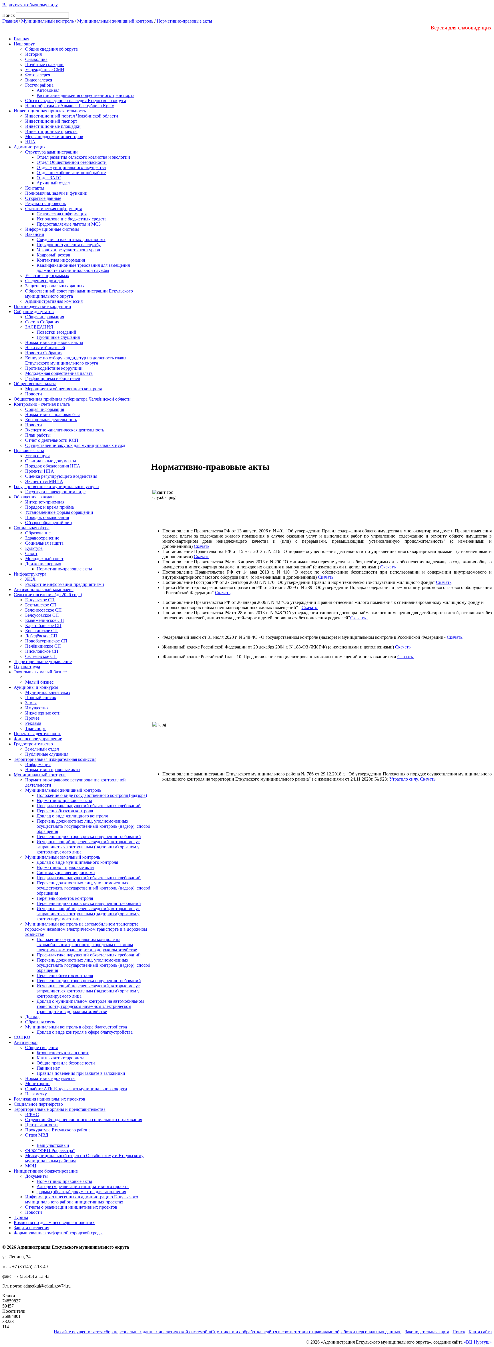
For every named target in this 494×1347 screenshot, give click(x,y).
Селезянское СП (41, 656)
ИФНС (32, 1114)
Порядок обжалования (47, 517)
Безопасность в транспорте (63, 1052)
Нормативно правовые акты (52, 769)
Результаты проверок (45, 203)
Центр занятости (41, 1124)
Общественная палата (35, 383)
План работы (38, 435)
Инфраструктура (30, 574)
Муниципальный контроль (47, 21)
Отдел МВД (36, 1135)
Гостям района (39, 85)
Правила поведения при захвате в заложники (81, 1073)
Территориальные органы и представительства (59, 1109)
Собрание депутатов (34, 311)
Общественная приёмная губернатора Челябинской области (72, 399)
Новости (33, 393)
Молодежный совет (44, 558)
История (33, 54)
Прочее (32, 718)
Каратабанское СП (43, 625)
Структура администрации (51, 152)
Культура (34, 548)
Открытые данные (43, 198)
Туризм (21, 1217)
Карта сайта (480, 1331)
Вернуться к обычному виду (30, 4)
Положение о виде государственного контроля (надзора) (92, 795)
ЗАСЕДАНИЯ (39, 327)
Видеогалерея (38, 79)
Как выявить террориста (60, 1057)
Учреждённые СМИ (44, 69)
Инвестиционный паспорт (51, 121)
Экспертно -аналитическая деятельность (64, 429)
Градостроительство (33, 743)
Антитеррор (25, 1042)
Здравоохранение (42, 538)
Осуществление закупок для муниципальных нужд (75, 445)
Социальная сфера (31, 527)
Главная (10, 21)
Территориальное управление (43, 661)
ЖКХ (30, 579)
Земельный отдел (42, 749)
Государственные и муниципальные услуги (56, 486)
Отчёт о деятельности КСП (51, 440)
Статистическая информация (53, 208)
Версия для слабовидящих (461, 28)
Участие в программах (47, 275)
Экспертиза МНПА (44, 481)
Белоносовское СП (43, 610)
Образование (38, 532)
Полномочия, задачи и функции (56, 193)
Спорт (31, 553)
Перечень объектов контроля (65, 810)
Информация (38, 764)
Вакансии (34, 234)
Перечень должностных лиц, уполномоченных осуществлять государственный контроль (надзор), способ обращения (93, 826)
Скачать (201, 546)
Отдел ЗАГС (49, 177)
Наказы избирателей (45, 347)
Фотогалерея (37, 74)
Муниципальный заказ (47, 692)
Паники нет (48, 1068)
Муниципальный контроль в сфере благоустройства (76, 1026)
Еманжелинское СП (44, 620)
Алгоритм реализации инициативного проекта (83, 1186)
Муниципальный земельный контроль (62, 857)
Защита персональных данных (55, 285)
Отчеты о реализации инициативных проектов (71, 1207)
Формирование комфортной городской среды (58, 1232)
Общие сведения (41, 1047)
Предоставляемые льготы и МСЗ (69, 224)
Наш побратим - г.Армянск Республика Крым (69, 105)
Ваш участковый (53, 1145)
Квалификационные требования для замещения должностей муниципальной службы (83, 268)
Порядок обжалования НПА (52, 465)
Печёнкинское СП (43, 646)
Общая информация (44, 316)
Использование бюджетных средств (72, 218)
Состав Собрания (42, 321)
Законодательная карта (427, 1331)
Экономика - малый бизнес (40, 671)
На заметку (36, 1093)
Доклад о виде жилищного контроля (72, 815)
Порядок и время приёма (49, 507)
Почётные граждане (44, 64)
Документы (36, 1176)
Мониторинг (37, 1083)
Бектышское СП (41, 604)
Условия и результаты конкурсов (68, 249)
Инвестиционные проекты (51, 131)
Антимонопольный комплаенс (43, 589)
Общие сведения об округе (51, 49)
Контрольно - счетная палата (42, 404)
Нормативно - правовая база (52, 414)
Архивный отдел (53, 182)
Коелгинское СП (41, 630)
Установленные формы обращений (59, 512)
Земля (31, 702)
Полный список (40, 697)
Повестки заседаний (56, 332)
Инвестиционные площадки (53, 126)
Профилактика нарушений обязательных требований (89, 805)
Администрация (29, 146)
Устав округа (37, 455)
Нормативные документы (50, 1078)
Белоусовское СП (42, 615)
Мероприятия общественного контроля (63, 388)
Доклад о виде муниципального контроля (77, 862)
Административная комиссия (54, 301)
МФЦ (30, 1165)
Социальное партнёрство (38, 1104)
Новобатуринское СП (46, 640)
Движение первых (43, 563)
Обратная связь (40, 1021)
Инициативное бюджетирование (46, 1171)
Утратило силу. (404, 779)
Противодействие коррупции (42, 306)
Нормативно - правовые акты (65, 867)
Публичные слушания (58, 337)
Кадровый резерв (53, 254)
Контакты (34, 188)
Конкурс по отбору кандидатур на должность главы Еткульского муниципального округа (75, 360)
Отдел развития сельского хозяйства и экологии (83, 157)
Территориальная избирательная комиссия (55, 759)
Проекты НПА (39, 471)
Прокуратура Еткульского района (58, 1129)
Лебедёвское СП (41, 635)
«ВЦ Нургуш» (478, 1342)
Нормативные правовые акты (54, 342)
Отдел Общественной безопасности (72, 162)
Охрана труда (27, 666)
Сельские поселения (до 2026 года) (48, 594)
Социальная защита (44, 543)
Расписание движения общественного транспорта (85, 95)
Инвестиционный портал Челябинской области (71, 116)
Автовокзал (48, 90)
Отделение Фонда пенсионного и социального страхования (83, 1119)
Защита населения (31, 1227)
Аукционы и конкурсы (36, 687)
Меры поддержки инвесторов (54, 136)
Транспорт (35, 728)
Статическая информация (62, 213)
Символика (36, 59)
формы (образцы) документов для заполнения (81, 1191)
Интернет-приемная (44, 502)
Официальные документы (50, 460)
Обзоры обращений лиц (48, 522)
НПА (30, 141)
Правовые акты (29, 450)
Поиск (459, 1331)
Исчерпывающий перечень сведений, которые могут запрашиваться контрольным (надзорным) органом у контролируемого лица (88, 846)
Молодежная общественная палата (59, 373)
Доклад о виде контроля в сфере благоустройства (85, 1032)
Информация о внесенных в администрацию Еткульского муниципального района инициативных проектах (81, 1199)
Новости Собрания (43, 352)
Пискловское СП (41, 651)
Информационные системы (52, 229)
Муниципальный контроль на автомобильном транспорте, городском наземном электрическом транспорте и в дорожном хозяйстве (86, 929)
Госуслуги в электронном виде (55, 491)
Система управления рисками (66, 872)
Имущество (36, 707)
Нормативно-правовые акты (184, 21)
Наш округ (24, 43)
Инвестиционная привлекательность (50, 110)
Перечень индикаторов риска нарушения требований (89, 836)
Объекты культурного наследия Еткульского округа (75, 100)
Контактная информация (61, 260)
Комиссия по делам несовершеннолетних (54, 1222)
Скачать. (359, 617)
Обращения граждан (34, 496)
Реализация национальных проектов (49, 1099)
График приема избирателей (52, 378)
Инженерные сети (43, 713)
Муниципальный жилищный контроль (115, 21)
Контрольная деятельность (51, 419)
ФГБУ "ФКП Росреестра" (50, 1150)
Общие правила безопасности (66, 1063)
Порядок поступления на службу (69, 244)
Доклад (32, 1016)
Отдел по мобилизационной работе (71, 172)
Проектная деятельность (37, 733)
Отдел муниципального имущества (71, 167)
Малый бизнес (39, 682)
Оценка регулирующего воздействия (61, 476)
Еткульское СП (40, 599)
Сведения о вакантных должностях (71, 239)
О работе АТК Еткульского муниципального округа (76, 1088)
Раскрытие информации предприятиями (64, 584)
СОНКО (22, 1037)
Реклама (33, 723)
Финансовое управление (38, 738)
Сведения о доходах (44, 280)
